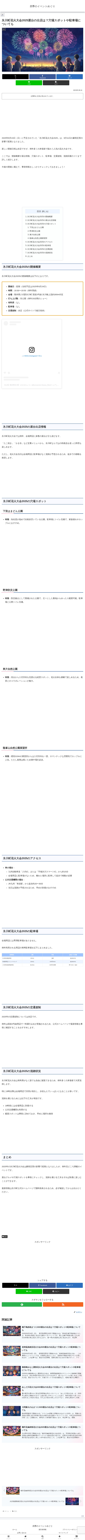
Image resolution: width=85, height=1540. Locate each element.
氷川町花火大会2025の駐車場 (39, 245)
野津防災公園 (35, 231)
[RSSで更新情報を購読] (63, 1304)
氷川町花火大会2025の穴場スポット (41, 224)
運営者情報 (42, 1529)
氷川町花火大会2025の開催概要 (40, 216)
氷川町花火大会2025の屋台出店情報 (41, 220)
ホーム (14, 1529)
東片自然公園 (35, 235)
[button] (56, 82)
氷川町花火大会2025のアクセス (40, 242)
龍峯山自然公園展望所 (38, 238)
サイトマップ (63, 1533)
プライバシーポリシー (70, 1529)
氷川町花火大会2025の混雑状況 (40, 253)
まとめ (30, 256)
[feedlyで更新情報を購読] (22, 1304)
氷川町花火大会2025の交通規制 (40, 249)
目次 (39, 211)
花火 (5, 1236)
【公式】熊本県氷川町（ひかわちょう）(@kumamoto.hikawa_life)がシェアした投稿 (33, 385)
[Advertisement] (42, 117)
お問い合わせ (21, 1533)
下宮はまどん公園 (37, 227)
